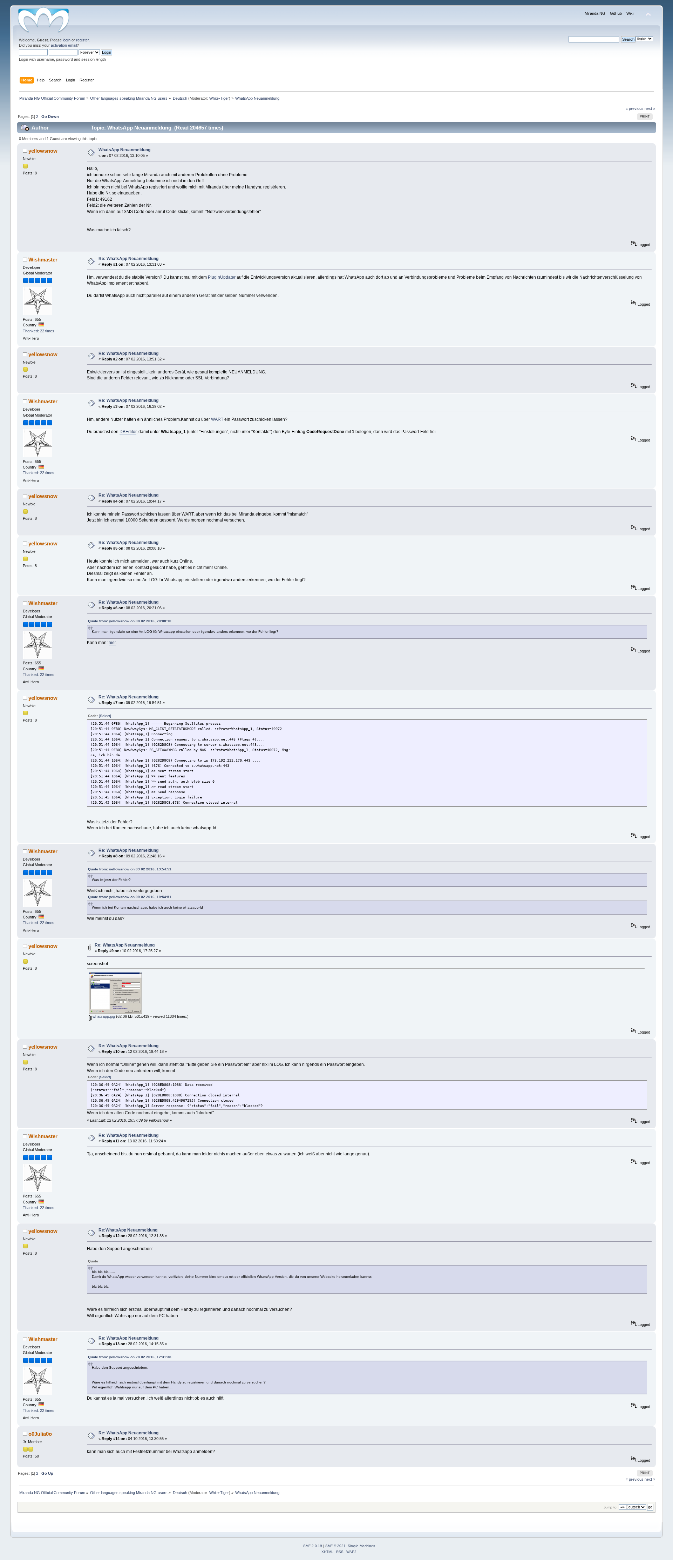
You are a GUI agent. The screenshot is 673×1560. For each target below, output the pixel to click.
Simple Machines (361, 1546)
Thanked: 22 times (38, 331)
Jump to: (611, 1507)
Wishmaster (42, 260)
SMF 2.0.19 (312, 1546)
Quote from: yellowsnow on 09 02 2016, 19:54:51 (129, 869)
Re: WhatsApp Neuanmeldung (128, 258)
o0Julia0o (40, 1434)
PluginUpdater (222, 277)
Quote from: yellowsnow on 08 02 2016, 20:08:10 (129, 621)
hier (112, 642)
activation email (64, 45)
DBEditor (128, 431)
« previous (635, 108)
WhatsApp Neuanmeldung (124, 149)
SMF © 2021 (335, 1546)
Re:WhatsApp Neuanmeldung (127, 1230)
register (82, 40)
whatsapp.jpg (103, 1016)
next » (650, 108)
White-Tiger (219, 98)
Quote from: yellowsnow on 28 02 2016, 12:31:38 (129, 1357)
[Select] (105, 716)
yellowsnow (42, 151)
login (66, 40)
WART (217, 419)
